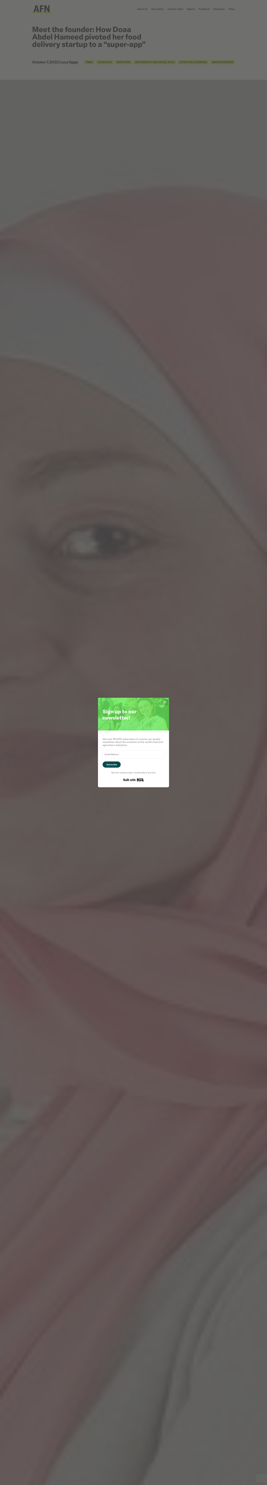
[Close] (165, 702)
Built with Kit (133, 780)
